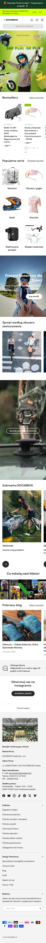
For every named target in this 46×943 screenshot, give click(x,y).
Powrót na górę (23, 708)
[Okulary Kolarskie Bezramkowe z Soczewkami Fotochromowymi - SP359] (33, 113)
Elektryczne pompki (12, 248)
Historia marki (8, 866)
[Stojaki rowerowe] (34, 233)
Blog (4, 870)
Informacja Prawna (10, 828)
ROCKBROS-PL (12, 937)
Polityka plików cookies (12, 838)
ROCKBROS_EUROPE (23, 693)
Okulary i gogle (34, 188)
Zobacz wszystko (36, 97)
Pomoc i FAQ (7, 885)
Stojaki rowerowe (34, 246)
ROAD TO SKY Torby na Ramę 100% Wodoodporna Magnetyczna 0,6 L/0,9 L (12, 135)
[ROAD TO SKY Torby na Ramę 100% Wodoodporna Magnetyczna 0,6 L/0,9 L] (13, 113)
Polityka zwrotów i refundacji (14, 819)
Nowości (12, 188)
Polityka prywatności (11, 814)
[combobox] (23, 26)
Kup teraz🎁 (34, 296)
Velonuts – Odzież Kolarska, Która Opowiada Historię (20, 646)
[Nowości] (12, 175)
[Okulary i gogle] (34, 175)
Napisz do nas (8, 880)
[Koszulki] (34, 204)
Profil (4, 875)
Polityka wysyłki (9, 824)
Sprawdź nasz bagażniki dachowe (23, 431)
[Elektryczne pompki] (12, 233)
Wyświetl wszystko (35, 160)
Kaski (12, 217)
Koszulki (34, 217)
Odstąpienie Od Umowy (12, 847)
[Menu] (42, 19)
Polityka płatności (10, 833)
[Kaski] (12, 204)
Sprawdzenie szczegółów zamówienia (18, 861)
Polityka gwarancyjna (11, 843)
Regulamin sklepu (10, 810)
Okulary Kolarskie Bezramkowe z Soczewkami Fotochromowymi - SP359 (33, 133)
